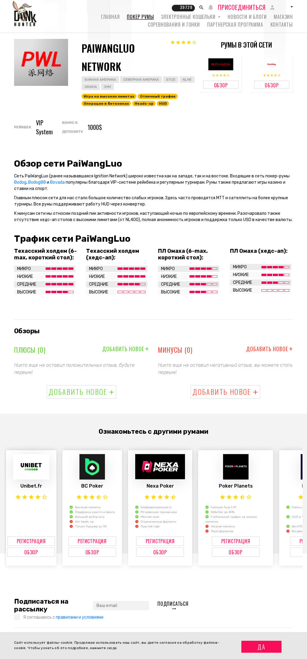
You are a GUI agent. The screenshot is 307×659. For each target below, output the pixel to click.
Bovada (57, 182)
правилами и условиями (79, 617)
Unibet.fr (31, 486)
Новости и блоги (247, 16)
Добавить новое (125, 349)
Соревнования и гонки (174, 24)
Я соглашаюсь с (63, 617)
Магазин (283, 16)
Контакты (281, 24)
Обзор (31, 552)
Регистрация (31, 541)
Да (262, 646)
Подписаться (173, 603)
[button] (286, 6)
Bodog (20, 182)
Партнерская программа (235, 24)
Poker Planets (236, 486)
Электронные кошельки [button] (189, 16)
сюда (112, 648)
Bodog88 (37, 182)
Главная (110, 16)
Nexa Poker (160, 486)
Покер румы (140, 16)
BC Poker (92, 486)
